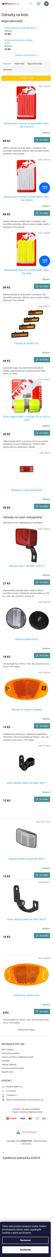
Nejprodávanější (34, 63)
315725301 (11, 1091)
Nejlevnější (19, 63)
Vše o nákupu (7, 1049)
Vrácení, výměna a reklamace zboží (17, 1057)
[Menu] (46, 4)
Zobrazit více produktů (25, 55)
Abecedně (7, 69)
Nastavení (25, 1240)
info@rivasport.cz (14, 1086)
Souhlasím (25, 1249)
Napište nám (7, 1072)
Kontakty (5, 1061)
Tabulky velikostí (8, 1064)
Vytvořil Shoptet (29, 1132)
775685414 (11, 1095)
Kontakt (16, 1109)
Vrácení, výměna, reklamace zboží (27, 1112)
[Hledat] (31, 4)
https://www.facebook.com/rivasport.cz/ (25, 1100)
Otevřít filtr (26, 78)
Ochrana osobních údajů (12, 1068)
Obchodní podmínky (10, 1053)
